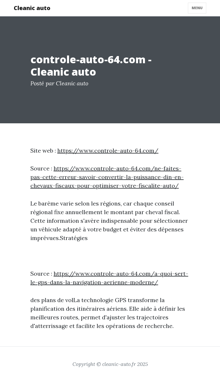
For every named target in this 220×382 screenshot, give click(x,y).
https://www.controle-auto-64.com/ (107, 150)
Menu (197, 7)
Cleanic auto (32, 8)
